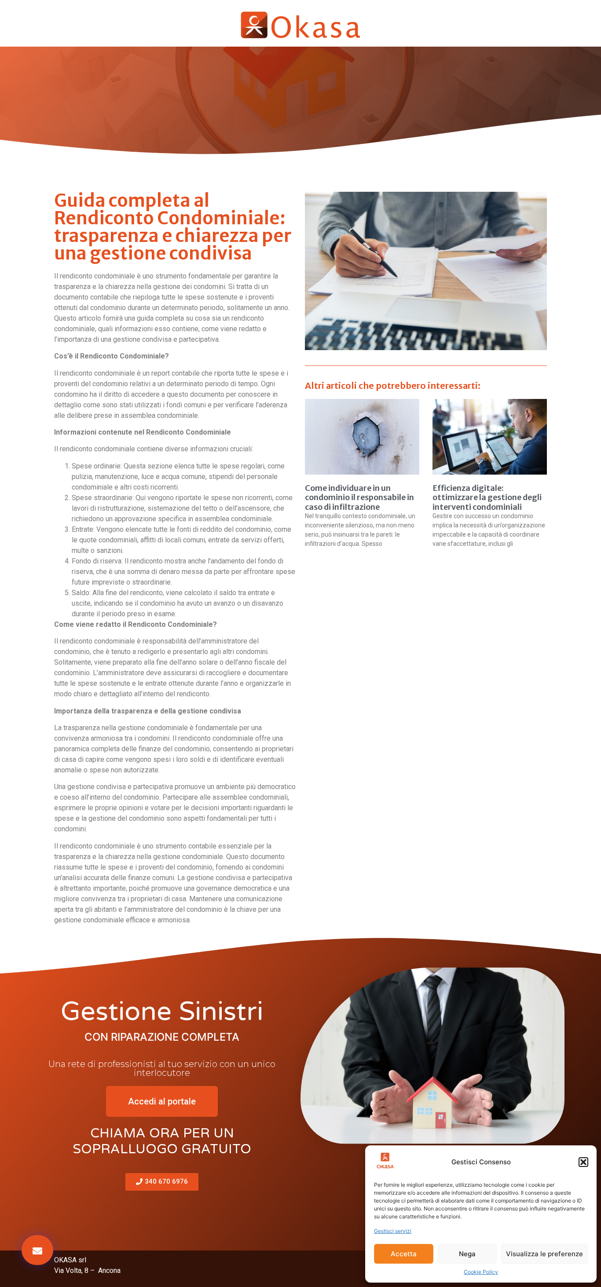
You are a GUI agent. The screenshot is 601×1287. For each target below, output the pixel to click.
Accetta (404, 1254)
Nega (467, 1254)
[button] (583, 1162)
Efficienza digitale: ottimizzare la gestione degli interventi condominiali (487, 497)
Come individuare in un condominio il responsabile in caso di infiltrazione (359, 497)
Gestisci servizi (392, 1231)
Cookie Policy (481, 1272)
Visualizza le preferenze (544, 1254)
